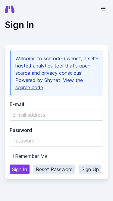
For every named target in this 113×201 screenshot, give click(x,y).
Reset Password (54, 169)
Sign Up (90, 169)
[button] (103, 8)
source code (29, 87)
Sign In (19, 169)
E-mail (17, 104)
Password (21, 130)
